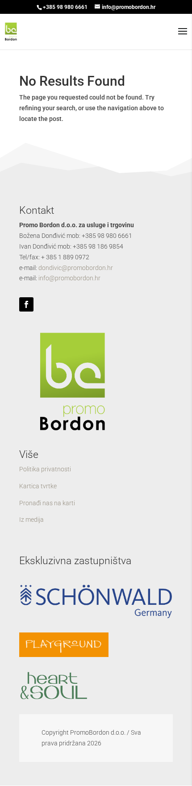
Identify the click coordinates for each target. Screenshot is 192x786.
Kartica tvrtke (38, 486)
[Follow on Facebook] (26, 304)
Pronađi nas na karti (47, 503)
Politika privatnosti (45, 469)
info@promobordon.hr (69, 278)
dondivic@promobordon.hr (75, 267)
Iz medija (31, 519)
